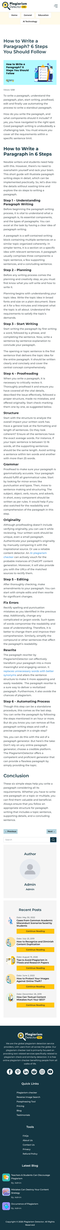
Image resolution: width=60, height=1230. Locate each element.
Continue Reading (35, 931)
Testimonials (23, 1115)
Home (14, 15)
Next (51, 831)
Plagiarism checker (27, 1092)
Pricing (20, 1106)
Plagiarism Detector (34, 1221)
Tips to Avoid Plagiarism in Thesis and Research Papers (33, 961)
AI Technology (30, 21)
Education (43, 15)
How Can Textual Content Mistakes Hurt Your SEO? (31, 998)
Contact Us (29, 1144)
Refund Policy (30, 1153)
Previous (10, 831)
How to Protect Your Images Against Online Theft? (33, 980)
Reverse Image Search (28, 1097)
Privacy (26, 1149)
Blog (19, 1110)
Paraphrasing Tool (26, 1101)
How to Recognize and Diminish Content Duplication (35, 943)
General (28, 15)
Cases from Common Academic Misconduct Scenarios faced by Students (35, 923)
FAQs (26, 1135)
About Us (28, 1140)
